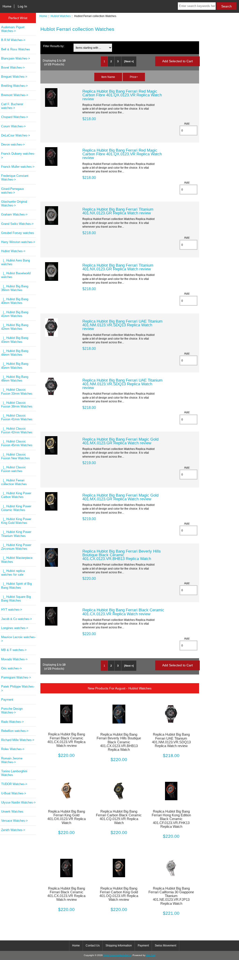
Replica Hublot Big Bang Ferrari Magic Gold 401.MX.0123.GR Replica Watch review (120, 441)
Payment (7, 699)
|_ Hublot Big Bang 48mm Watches (14, 378)
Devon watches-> (13, 144)
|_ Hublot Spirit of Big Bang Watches (16, 585)
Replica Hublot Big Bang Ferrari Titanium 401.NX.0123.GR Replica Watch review (117, 211)
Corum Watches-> (13, 126)
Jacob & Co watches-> (16, 619)
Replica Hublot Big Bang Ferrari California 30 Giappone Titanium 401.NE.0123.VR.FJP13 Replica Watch (171, 896)
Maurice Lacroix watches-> (18, 639)
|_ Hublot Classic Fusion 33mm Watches (16, 391)
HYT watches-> (11, 609)
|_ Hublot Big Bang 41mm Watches (14, 314)
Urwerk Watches (12, 811)
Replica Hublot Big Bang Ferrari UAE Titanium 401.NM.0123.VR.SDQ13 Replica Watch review (122, 325)
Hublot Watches (61, 15)
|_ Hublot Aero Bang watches (15, 262)
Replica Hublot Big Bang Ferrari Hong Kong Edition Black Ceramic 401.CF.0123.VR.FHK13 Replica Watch (171, 819)
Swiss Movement (165, 945)
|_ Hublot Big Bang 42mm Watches (14, 326)
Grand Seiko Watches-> (17, 224)
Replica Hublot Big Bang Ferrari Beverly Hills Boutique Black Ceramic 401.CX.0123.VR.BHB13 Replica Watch (121, 555)
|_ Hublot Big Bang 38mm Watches (14, 288)
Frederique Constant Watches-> (14, 177)
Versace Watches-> (14, 820)
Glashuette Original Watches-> (14, 203)
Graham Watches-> (14, 214)
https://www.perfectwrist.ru (117, 955)
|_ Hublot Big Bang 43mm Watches (14, 339)
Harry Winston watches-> (18, 242)
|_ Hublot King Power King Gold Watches (16, 521)
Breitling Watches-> (14, 85)
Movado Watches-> (14, 659)
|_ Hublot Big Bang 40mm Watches (14, 301)
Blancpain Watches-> (15, 58)
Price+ (134, 76)
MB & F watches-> (14, 650)
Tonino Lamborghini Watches (14, 773)
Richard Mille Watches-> (17, 740)
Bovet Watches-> (13, 67)
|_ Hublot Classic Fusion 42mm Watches (16, 430)
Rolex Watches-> (13, 749)
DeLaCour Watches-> (15, 135)
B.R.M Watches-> (13, 40)
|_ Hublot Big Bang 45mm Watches (14, 365)
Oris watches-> (11, 668)
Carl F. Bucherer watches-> (12, 106)
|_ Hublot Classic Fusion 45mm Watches (16, 443)
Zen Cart (150, 955)
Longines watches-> (14, 628)
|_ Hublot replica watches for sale (13, 572)
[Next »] (129, 61)
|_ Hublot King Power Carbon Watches (16, 495)
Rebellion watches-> (14, 731)
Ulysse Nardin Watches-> (18, 802)
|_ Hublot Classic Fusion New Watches (15, 456)
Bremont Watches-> (14, 95)
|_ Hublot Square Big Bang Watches (16, 598)
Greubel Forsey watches (17, 233)
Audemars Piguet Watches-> (13, 29)
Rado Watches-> (12, 721)
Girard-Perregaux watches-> (12, 190)
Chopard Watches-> (14, 117)
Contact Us (93, 945)
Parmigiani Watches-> (16, 677)
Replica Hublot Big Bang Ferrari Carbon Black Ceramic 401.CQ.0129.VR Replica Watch (119, 817)
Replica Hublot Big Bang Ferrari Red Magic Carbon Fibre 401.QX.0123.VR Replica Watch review (122, 95)
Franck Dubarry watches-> (18, 155)
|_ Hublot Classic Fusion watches (13, 469)
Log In (22, 6)
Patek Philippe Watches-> (18, 688)
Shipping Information (118, 945)
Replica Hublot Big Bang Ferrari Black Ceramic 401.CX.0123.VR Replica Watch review (123, 612)
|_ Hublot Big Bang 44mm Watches (14, 352)
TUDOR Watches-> (14, 784)
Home (7, 6)
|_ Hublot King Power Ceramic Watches (16, 508)
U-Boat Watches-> (13, 793)
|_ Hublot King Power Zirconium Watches (16, 546)
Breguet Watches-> (14, 76)
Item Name (108, 76)
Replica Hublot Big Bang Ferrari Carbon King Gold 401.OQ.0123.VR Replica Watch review (118, 894)
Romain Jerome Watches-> (11, 760)
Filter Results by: (53, 46)
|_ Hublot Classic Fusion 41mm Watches (16, 417)
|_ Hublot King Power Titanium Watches (16, 533)
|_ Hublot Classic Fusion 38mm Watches (16, 404)
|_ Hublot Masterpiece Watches (16, 559)
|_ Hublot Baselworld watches (16, 275)
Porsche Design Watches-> (12, 710)
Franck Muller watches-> (18, 166)
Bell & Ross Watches (15, 49)
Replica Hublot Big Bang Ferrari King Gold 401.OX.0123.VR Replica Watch (66, 817)
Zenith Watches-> (13, 830)
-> (13, 251)
